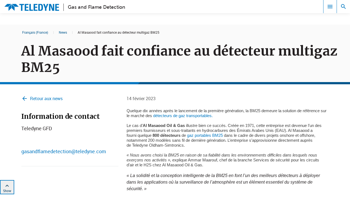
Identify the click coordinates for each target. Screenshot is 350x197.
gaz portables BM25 (205, 135)
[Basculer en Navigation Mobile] (330, 6)
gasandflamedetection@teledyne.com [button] (63, 151)
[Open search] (343, 6)
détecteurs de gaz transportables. (183, 115)
